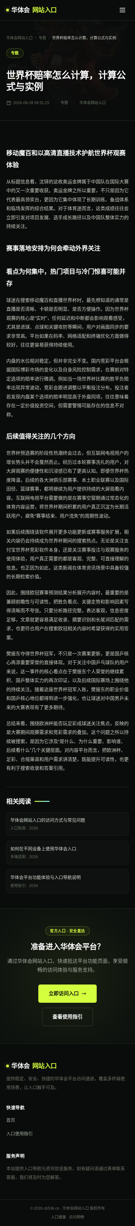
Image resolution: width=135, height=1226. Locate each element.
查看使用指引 (67, 1016)
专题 (42, 38)
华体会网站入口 (19, 38)
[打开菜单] (122, 10)
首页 (10, 1120)
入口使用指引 (19, 1133)
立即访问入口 (64, 993)
